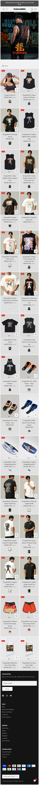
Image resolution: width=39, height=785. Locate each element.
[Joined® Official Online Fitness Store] (20, 9)
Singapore (5, 736)
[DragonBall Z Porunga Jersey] (9, 120)
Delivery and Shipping (8, 709)
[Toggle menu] (3, 9)
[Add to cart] (16, 89)
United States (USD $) (9, 776)
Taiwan (4, 731)
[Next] (36, 3)
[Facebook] (3, 695)
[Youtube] (11, 695)
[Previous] (3, 3)
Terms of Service (6, 717)
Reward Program (6, 752)
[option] (19, 35)
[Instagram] (7, 695)
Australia (4, 738)
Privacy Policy (6, 754)
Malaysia (4, 733)
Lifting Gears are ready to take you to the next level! (19, 3)
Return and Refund (7, 712)
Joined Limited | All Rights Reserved (14, 781)
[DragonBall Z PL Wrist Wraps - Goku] (29, 367)
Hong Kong (5, 728)
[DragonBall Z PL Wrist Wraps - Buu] (9, 406)
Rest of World (6, 741)
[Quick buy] (36, 89)
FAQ (3, 707)
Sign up (7, 689)
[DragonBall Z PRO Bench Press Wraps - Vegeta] (29, 406)
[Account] (31, 9)
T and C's (4, 757)
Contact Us (5, 714)
